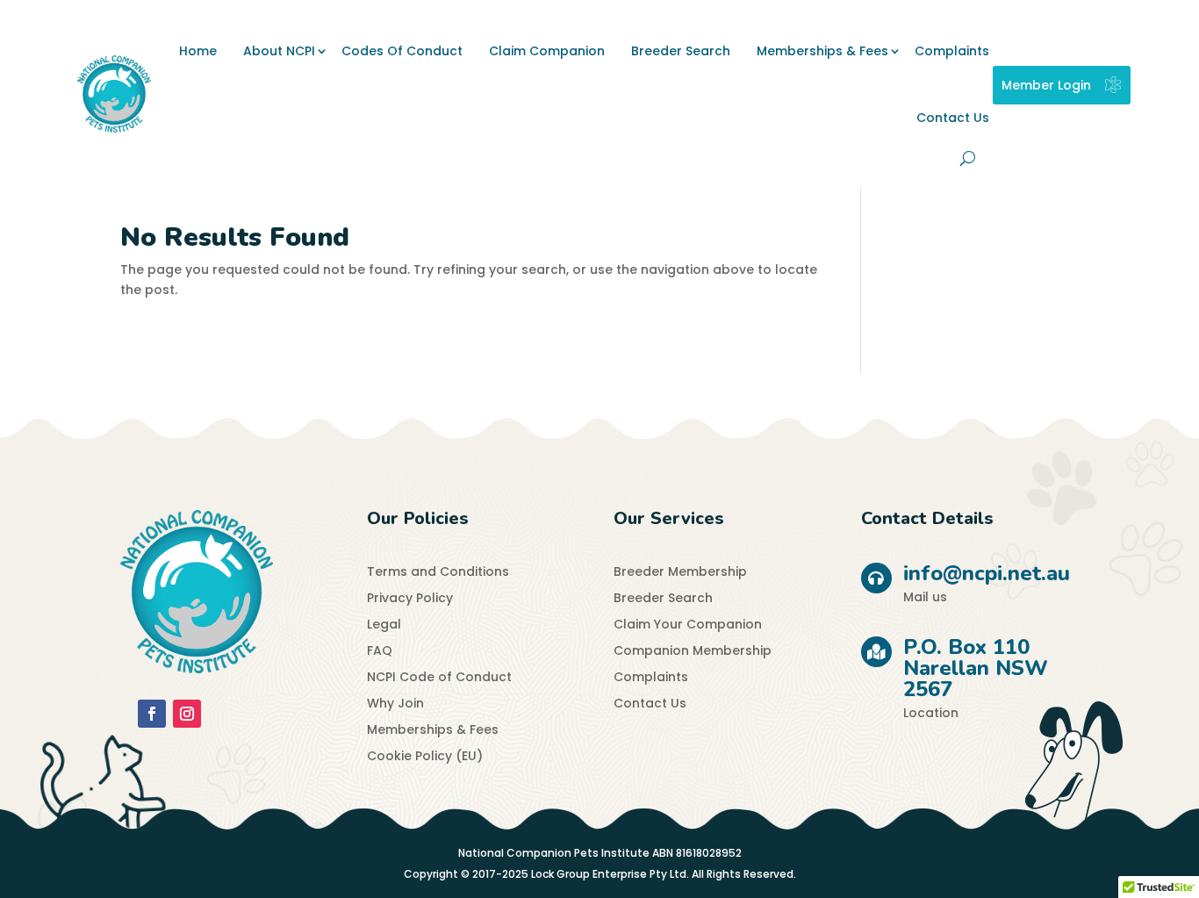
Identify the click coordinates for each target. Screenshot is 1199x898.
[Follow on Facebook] (152, 714)
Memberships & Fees (822, 51)
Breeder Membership (680, 572)
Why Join (395, 704)
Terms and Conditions (438, 572)
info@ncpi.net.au (986, 573)
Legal (384, 625)
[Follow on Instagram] (187, 714)
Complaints (952, 51)
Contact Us (952, 117)
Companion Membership (693, 651)
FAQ (379, 651)
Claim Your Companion (688, 625)
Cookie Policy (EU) (425, 757)
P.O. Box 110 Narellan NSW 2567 (975, 668)
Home (198, 51)
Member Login (1046, 85)
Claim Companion (547, 51)
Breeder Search (680, 51)
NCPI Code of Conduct (439, 678)
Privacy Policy (410, 599)
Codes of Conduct (402, 51)
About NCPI (279, 51)
